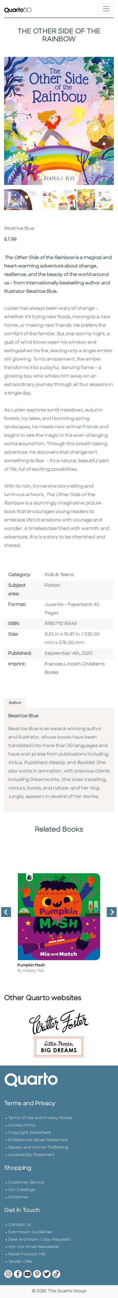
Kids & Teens (59, 575)
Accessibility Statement (31, 1155)
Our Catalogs (21, 1190)
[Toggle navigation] (106, 8)
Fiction (52, 585)
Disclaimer (18, 1197)
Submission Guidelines (30, 1232)
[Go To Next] (109, 914)
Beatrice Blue (23, 716)
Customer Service (26, 1183)
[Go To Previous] (4, 914)
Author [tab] (15, 703)
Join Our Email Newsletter (33, 1247)
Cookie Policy (21, 1125)
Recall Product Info (27, 1254)
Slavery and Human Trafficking (38, 1148)
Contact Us (19, 1225)
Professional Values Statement (38, 1140)
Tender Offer (20, 1262)
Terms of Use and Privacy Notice (40, 1118)
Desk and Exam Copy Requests (39, 1240)
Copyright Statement (29, 1133)
